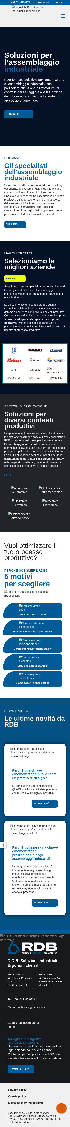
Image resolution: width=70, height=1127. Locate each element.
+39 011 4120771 (20, 2)
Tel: (22, 999)
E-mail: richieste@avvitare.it (27, 1007)
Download (43, 2)
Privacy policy (17, 1089)
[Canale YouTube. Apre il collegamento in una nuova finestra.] (60, 1026)
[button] (18, 114)
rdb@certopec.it (24, 1122)
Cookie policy (17, 1096)
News (59, 2)
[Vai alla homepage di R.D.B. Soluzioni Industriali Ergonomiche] (31, 16)
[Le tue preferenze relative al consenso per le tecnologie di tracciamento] (3, 845)
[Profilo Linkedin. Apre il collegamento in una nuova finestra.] (52, 1026)
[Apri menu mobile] (63, 15)
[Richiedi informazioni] (61, 1108)
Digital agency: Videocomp (25, 1102)
